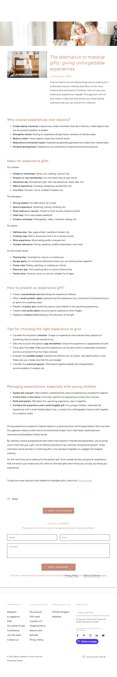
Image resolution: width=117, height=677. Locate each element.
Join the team (14, 635)
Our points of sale (16, 625)
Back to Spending (60, 511)
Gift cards (35, 616)
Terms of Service (91, 575)
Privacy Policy (71, 575)
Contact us (12, 639)
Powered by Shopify (15, 661)
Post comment (58, 567)
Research (12, 612)
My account (36, 612)
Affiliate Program (60, 612)
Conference (13, 630)
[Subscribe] (108, 612)
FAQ (9, 621)
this (79, 480)
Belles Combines (20, 657)
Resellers (56, 616)
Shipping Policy (37, 625)
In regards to (13, 616)
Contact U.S (36, 621)
